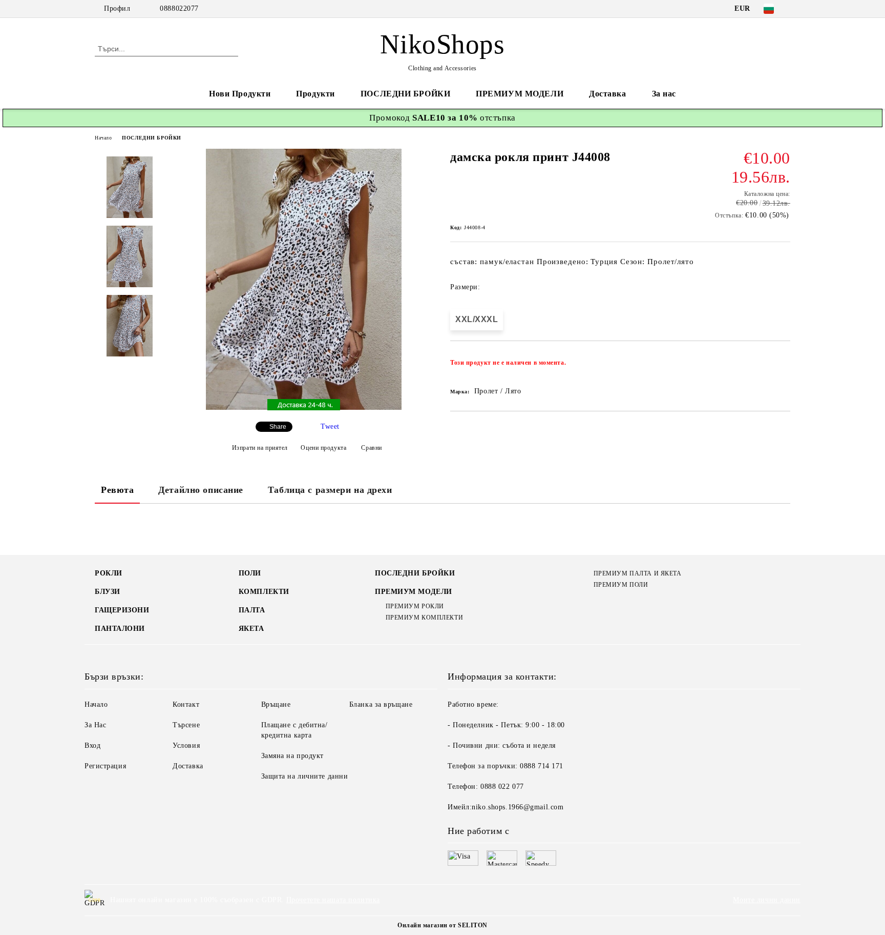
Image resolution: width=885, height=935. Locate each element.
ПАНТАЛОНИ (120, 628)
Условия (186, 745)
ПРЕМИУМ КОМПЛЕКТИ (424, 617)
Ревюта (117, 490)
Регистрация (105, 766)
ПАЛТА (252, 610)
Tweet (330, 426)
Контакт (186, 704)
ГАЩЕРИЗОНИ (122, 610)
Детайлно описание (200, 490)
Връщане (276, 704)
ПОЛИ (250, 573)
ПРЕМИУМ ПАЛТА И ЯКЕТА (637, 573)
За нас (664, 93)
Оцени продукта (323, 447)
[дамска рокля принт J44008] (304, 407)
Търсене (186, 725)
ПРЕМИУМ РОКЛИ (415, 606)
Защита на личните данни (304, 776)
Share (277, 426)
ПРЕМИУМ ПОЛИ (621, 584)
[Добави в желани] (782, 366)
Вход (92, 745)
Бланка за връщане (381, 704)
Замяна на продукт (292, 756)
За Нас (95, 725)
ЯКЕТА (251, 628)
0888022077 (179, 8)
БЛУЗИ (107, 591)
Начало (103, 138)
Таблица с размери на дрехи (330, 490)
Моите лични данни (766, 900)
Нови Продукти (239, 93)
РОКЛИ (108, 573)
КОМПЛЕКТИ (264, 591)
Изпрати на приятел (260, 447)
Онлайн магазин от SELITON (442, 925)
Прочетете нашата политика (333, 900)
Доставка (607, 93)
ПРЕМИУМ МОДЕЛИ (519, 93)
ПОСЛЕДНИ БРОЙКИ (405, 93)
